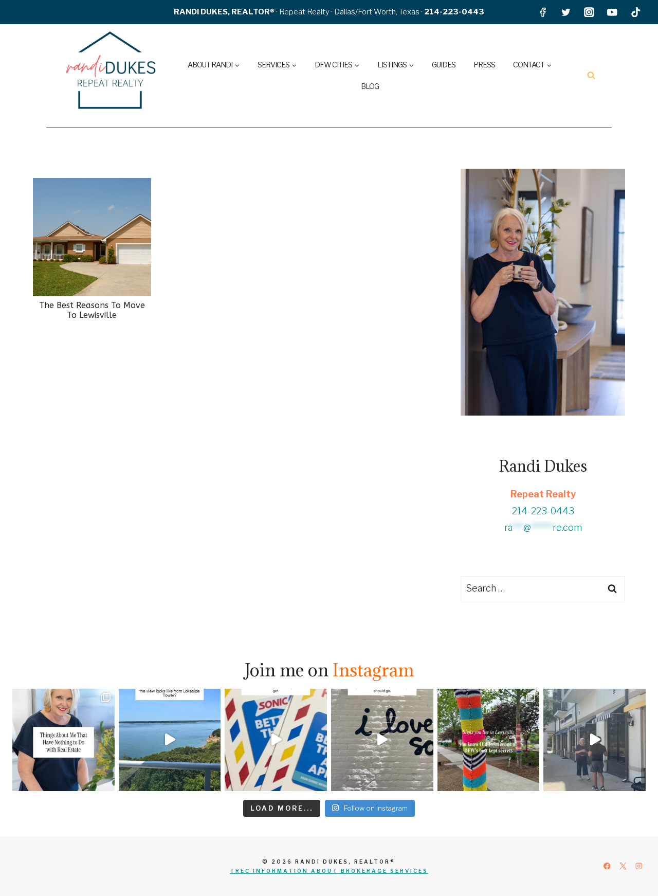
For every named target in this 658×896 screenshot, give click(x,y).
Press (484, 64)
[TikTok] (636, 12)
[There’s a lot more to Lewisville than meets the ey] (488, 740)
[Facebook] (543, 12)
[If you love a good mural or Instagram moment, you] (382, 740)
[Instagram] (589, 12)
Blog (370, 86)
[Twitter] (566, 12)
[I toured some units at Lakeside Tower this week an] (170, 740)
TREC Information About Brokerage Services (329, 871)
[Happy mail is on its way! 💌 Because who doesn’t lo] (276, 740)
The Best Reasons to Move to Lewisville (92, 310)
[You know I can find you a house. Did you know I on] (63, 740)
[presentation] (92, 237)
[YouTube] (612, 12)
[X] (623, 866)
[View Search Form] (591, 75)
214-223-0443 (543, 511)
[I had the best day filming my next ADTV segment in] (594, 740)
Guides (443, 64)
